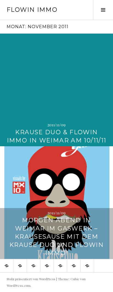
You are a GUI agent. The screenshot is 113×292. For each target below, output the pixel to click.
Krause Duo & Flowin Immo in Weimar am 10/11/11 (56, 136)
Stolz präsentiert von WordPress (31, 279)
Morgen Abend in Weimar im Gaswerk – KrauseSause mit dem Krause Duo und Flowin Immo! (56, 237)
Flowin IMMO (32, 9)
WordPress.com (18, 285)
